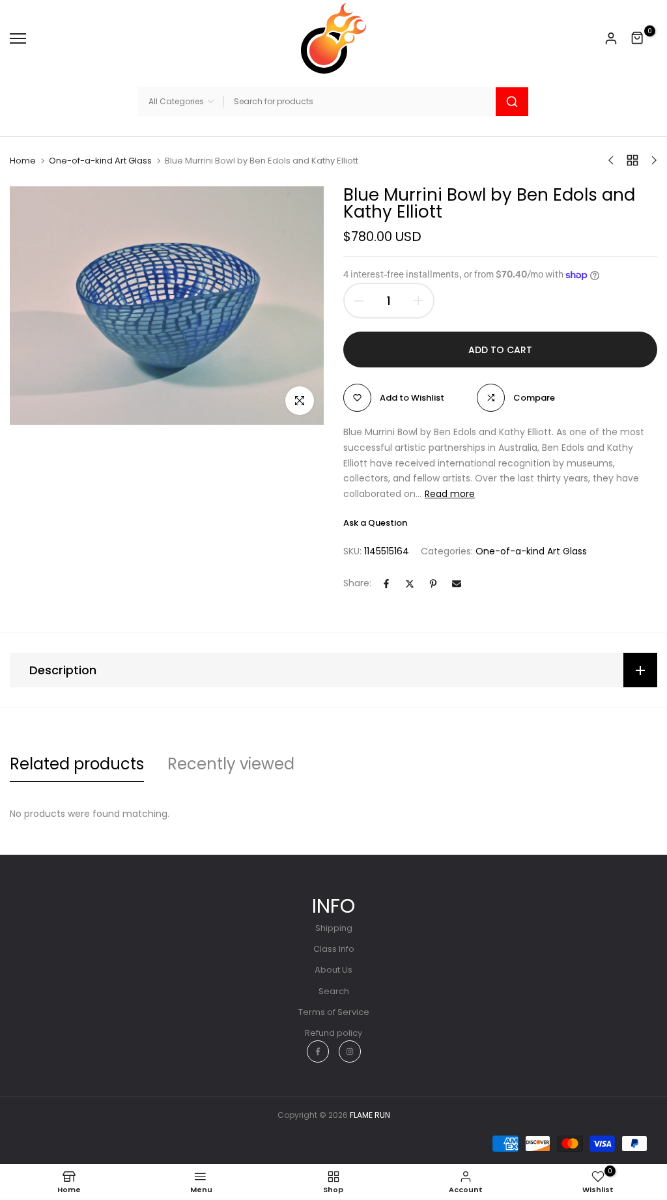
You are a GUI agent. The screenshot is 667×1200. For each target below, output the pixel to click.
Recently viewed (230, 764)
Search (334, 991)
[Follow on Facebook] (318, 1051)
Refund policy (333, 1033)
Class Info (333, 949)
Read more (450, 494)
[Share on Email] (456, 584)
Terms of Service (333, 1012)
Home (23, 161)
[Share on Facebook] (386, 584)
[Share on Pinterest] (433, 584)
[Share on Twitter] (409, 584)
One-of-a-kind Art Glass (100, 161)
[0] (638, 38)
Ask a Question (375, 523)
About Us (333, 970)
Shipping (333, 928)
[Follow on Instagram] (350, 1051)
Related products (77, 764)
